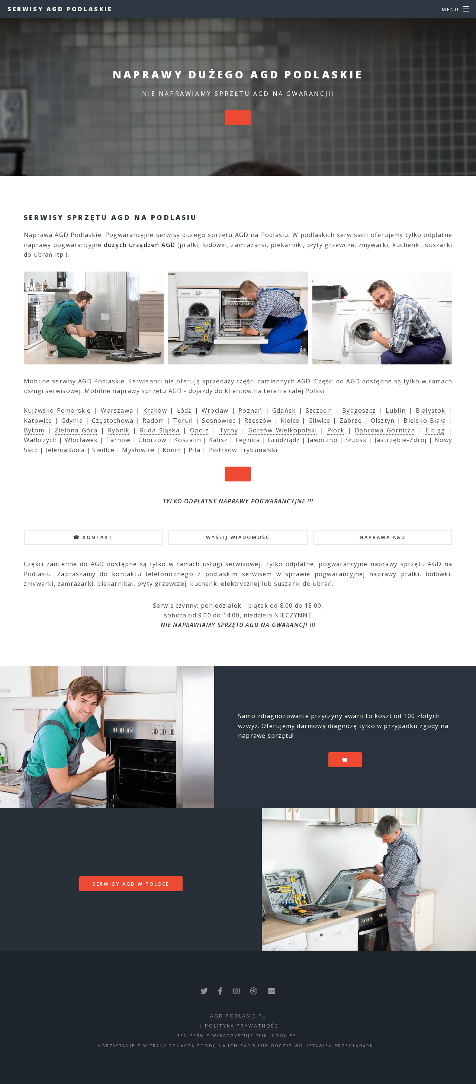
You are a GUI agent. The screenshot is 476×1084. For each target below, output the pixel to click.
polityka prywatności (243, 1025)
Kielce (290, 420)
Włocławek (81, 440)
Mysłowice (138, 450)
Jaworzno (323, 440)
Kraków (155, 410)
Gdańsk (284, 410)
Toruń (183, 420)
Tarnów (118, 440)
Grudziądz (284, 440)
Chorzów (152, 440)
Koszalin (187, 440)
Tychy (228, 430)
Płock (335, 430)
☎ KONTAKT (93, 537)
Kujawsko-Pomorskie (57, 410)
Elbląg (435, 430)
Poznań (250, 410)
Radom (153, 420)
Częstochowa (113, 420)
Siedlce (103, 450)
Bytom (34, 430)
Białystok (431, 410)
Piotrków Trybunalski (242, 450)
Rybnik (118, 430)
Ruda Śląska (160, 430)
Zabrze (351, 420)
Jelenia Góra (64, 450)
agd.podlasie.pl (238, 1015)
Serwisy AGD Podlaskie (60, 9)
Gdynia (72, 420)
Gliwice (319, 420)
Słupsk (356, 440)
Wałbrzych (40, 440)
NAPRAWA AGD (383, 537)
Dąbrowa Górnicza (385, 430)
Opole (199, 430)
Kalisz (218, 440)
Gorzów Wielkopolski (282, 430)
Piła (194, 450)
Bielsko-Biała (424, 420)
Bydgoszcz (359, 410)
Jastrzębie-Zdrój (400, 440)
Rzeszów (257, 420)
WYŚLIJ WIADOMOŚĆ (238, 537)
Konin (172, 450)
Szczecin (319, 410)
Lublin (396, 410)
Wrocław (215, 410)
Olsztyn (383, 420)
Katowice (38, 420)
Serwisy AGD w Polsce (131, 883)
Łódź (184, 410)
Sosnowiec (218, 420)
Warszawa (117, 410)
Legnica (247, 440)
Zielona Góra (76, 430)
